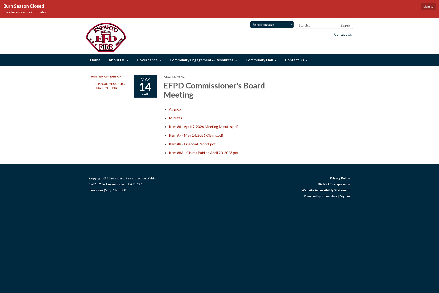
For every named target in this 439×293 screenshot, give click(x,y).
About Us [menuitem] (117, 60)
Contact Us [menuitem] (294, 60)
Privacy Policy (340, 178)
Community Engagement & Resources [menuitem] (201, 60)
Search (345, 25)
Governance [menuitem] (147, 60)
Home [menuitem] (95, 60)
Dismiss (428, 6)
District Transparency (334, 184)
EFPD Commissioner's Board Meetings (110, 86)
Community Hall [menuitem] (259, 60)
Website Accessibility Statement (326, 190)
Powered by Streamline (320, 196)
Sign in (345, 196)
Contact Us (343, 34)
